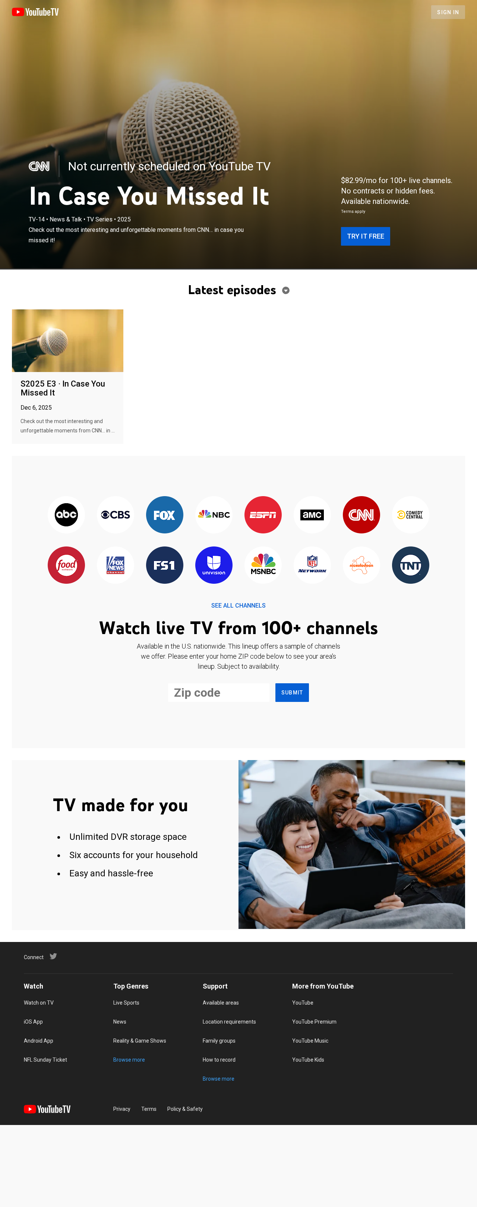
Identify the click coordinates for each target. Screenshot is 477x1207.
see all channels (238, 605)
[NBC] (213, 515)
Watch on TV (39, 1003)
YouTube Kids (308, 1060)
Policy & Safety (185, 1109)
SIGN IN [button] (448, 12)
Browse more (129, 1060)
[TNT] (410, 566)
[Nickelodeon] (361, 566)
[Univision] (213, 566)
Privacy (121, 1109)
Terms (149, 1109)
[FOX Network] (164, 515)
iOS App (33, 1022)
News (119, 1022)
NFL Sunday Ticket (45, 1060)
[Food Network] (66, 566)
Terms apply (353, 211)
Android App (38, 1041)
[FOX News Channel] (115, 566)
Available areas (221, 1003)
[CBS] (115, 515)
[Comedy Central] (410, 515)
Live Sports (126, 1003)
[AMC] (312, 515)
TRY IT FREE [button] (365, 236)
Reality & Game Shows (139, 1041)
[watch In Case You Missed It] (67, 341)
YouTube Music (310, 1041)
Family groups (219, 1041)
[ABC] (66, 515)
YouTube (302, 1003)
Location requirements (229, 1022)
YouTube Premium (314, 1022)
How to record (219, 1060)
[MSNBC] (263, 566)
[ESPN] (263, 515)
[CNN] (39, 166)
